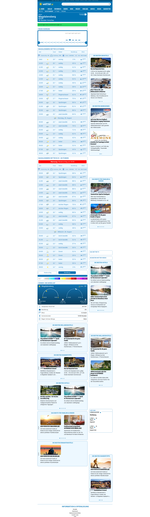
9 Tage (57, 11)
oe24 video (57, 0)
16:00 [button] (60, 42)
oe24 (53, 0)
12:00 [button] (48, 42)
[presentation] (39, 42)
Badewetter (107, 9)
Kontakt (75, 509)
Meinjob (82, 0)
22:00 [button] (79, 42)
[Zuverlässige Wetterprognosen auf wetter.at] (49, 4)
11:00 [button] (45, 42)
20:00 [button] (73, 42)
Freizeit (78, 9)
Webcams (85, 9)
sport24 (67, 0)
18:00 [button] (67, 42)
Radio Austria (95, 0)
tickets (89, 0)
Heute (41, 11)
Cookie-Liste (75, 515)
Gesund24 (77, 0)
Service (92, 9)
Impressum (75, 511)
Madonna (72, 0)
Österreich (62, 0)
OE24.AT (50, 9)
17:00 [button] (63, 42)
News (71, 9)
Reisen (86, 0)
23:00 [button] (82, 42)
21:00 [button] (76, 42)
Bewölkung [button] (67, 272)
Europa (65, 9)
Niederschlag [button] (47, 272)
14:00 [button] (54, 42)
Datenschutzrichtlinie (75, 513)
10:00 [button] (42, 42)
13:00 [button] (51, 42)
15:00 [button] (57, 42)
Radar (64, 11)
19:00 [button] (70, 42)
